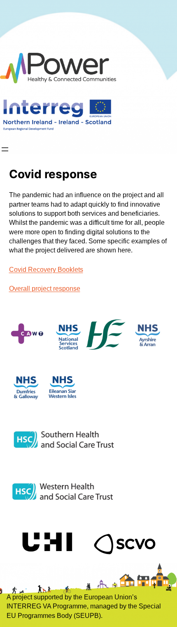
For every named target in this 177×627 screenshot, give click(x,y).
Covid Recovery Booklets (46, 269)
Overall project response (44, 288)
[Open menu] (5, 149)
